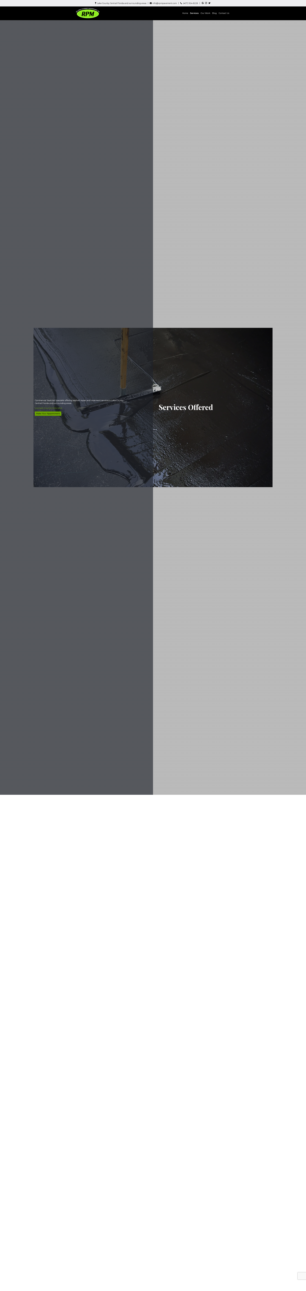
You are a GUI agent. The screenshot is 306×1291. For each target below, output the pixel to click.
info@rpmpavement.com (164, 3)
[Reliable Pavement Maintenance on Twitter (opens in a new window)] (209, 3)
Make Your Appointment (48, 413)
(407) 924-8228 (190, 3)
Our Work (205, 13)
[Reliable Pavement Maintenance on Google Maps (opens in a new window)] (202, 3)
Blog (214, 13)
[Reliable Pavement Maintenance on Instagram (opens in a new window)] (206, 3)
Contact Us (224, 13)
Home (185, 13)
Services (194, 13)
